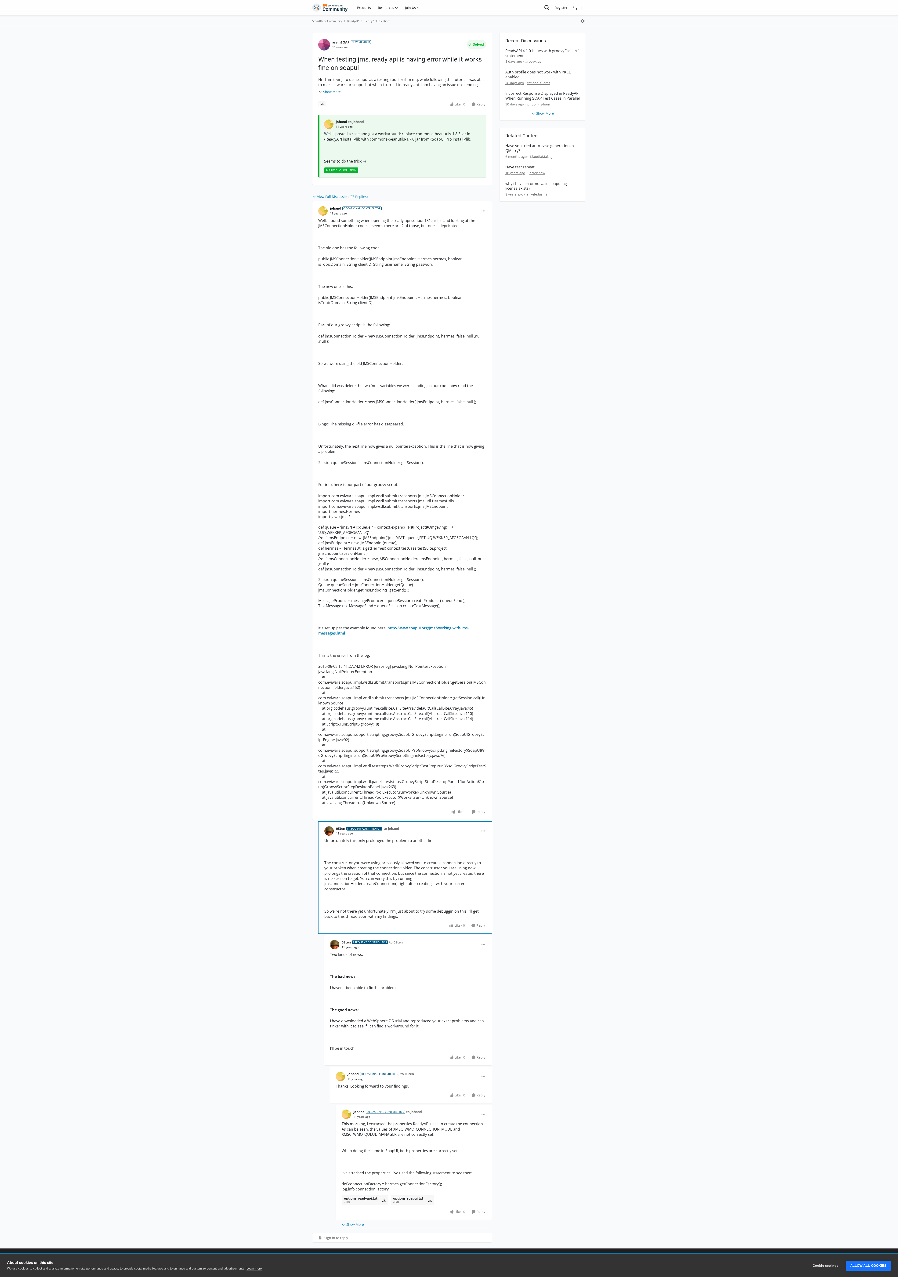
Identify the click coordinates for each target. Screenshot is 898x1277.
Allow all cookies (868, 1265)
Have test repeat (520, 167)
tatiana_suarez (538, 83)
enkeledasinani (538, 194)
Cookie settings (826, 1265)
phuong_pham (538, 104)
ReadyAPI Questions (378, 21)
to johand (356, 122)
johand (341, 122)
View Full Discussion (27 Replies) (342, 196)
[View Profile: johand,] (328, 124)
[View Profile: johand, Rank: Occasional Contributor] (323, 211)
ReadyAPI (353, 21)
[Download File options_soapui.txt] (430, 1200)
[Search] (547, 8)
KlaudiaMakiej (541, 156)
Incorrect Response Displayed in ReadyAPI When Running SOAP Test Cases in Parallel (542, 96)
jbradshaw (537, 173)
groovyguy (533, 61)
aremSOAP (341, 42)
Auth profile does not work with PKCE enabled (538, 75)
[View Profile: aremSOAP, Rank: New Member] (324, 45)
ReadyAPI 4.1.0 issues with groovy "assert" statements (542, 53)
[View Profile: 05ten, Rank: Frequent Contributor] (329, 831)
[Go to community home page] (330, 8)
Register (561, 7)
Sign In (578, 7)
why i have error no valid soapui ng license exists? (536, 186)
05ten (340, 828)
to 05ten (396, 942)
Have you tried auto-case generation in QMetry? (539, 148)
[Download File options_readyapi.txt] (384, 1200)
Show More (332, 92)
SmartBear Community (327, 21)
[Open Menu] (582, 21)
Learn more (254, 1268)
